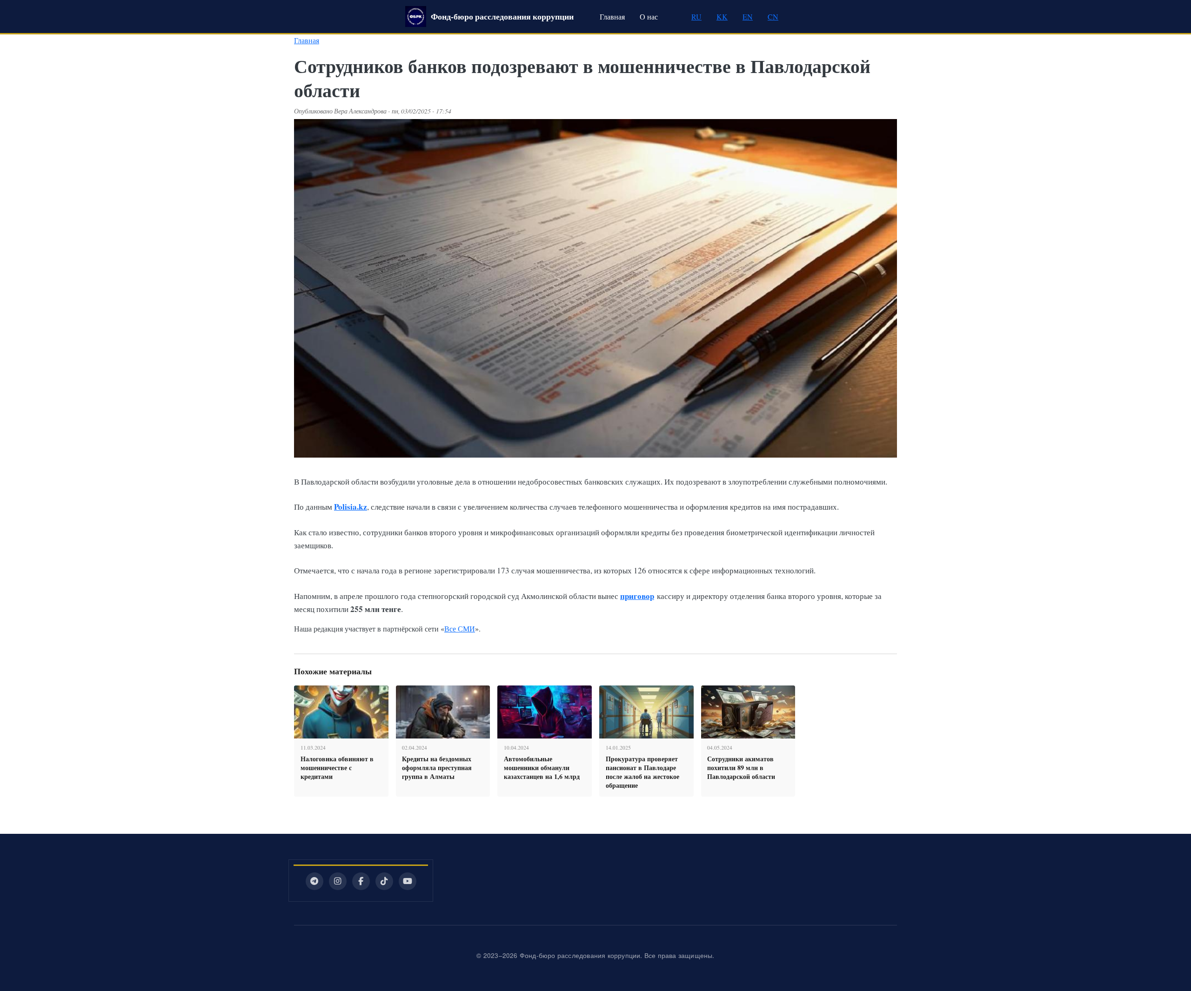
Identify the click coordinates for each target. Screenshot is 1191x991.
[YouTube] (407, 881)
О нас (649, 16)
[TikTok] (384, 881)
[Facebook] (361, 881)
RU (696, 16)
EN (748, 16)
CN (773, 16)
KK (722, 16)
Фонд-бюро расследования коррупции (502, 16)
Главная (612, 16)
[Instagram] (338, 881)
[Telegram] (314, 881)
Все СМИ (459, 628)
